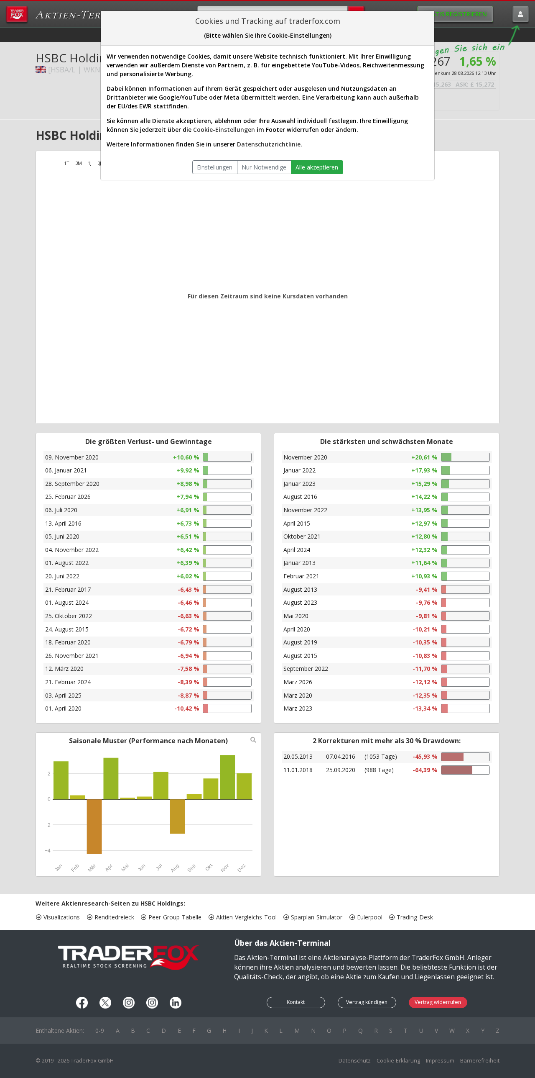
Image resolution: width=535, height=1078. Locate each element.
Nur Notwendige (264, 167)
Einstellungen (214, 167)
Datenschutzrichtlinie (269, 144)
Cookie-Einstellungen (224, 129)
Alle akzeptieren (317, 167)
